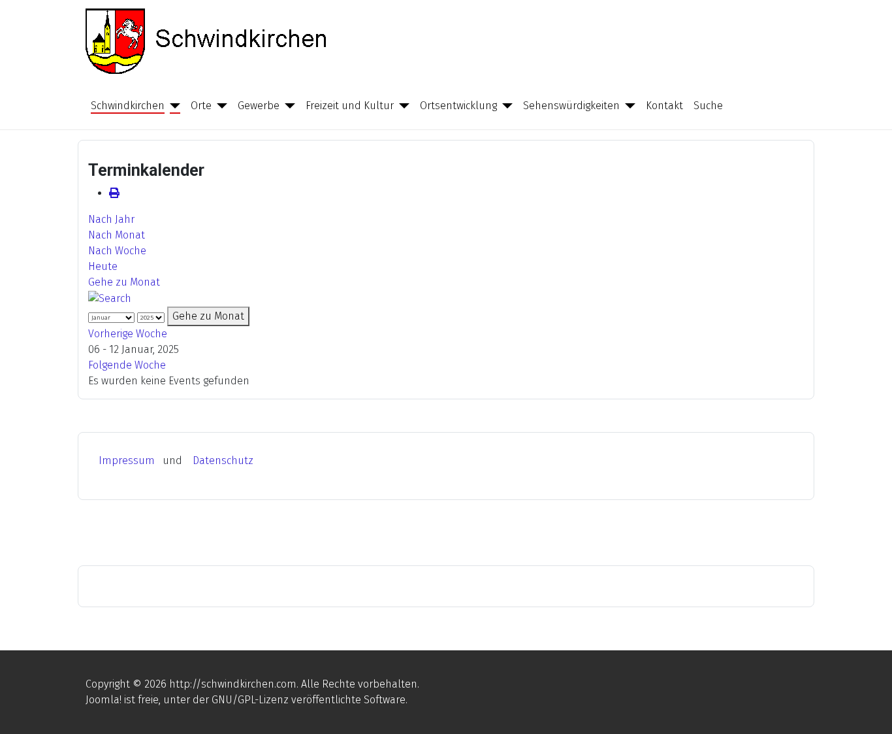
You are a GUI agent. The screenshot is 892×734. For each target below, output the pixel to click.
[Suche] (109, 298)
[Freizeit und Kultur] (401, 106)
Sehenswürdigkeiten (571, 105)
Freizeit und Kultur (350, 105)
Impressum (127, 460)
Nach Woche (117, 250)
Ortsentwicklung (458, 105)
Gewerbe (258, 105)
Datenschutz (223, 460)
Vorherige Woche (127, 333)
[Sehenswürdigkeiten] (627, 106)
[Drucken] (114, 193)
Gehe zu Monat (124, 282)
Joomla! (103, 699)
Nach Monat (116, 235)
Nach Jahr (111, 219)
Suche (708, 105)
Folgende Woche (127, 365)
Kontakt (664, 105)
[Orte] (219, 106)
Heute (103, 266)
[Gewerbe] (287, 106)
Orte (201, 105)
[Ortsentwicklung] (505, 106)
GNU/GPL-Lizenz (250, 699)
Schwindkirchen (128, 105)
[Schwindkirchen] (172, 106)
